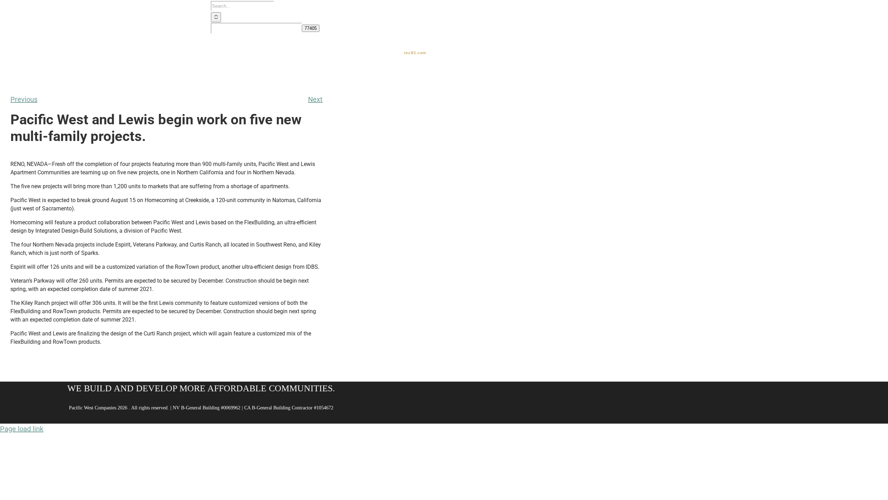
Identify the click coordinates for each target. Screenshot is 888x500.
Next (315, 99)
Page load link (21, 429)
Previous (23, 99)
